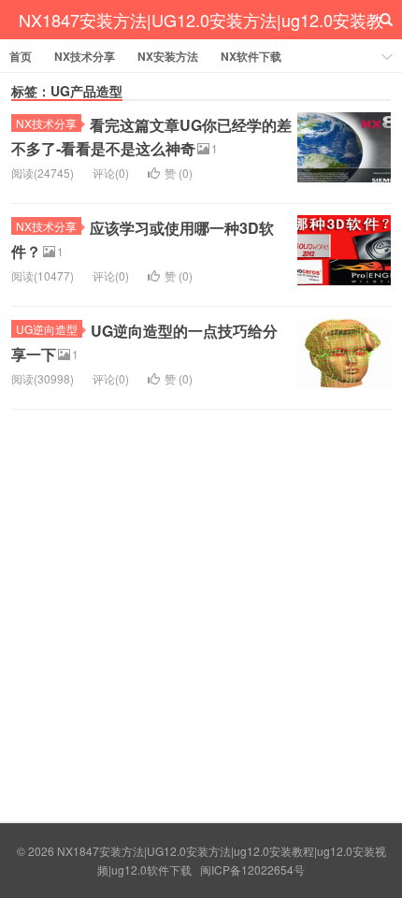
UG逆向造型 (47, 329)
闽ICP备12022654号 (252, 869)
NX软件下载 (251, 56)
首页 (20, 56)
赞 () (179, 173)
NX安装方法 (167, 56)
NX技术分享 (84, 56)
